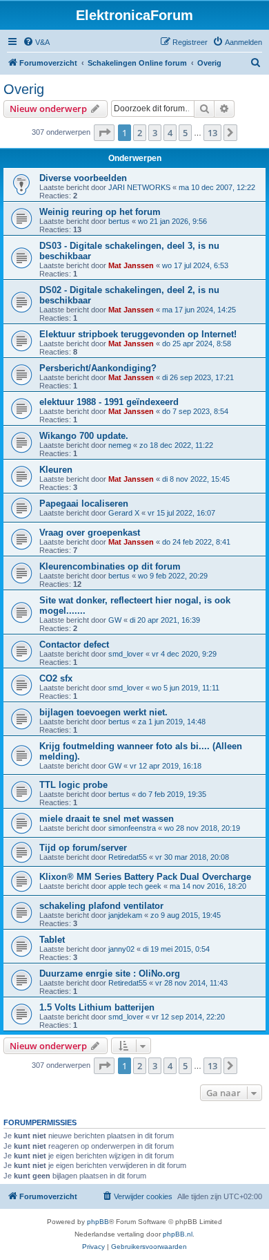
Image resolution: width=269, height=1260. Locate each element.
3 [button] (154, 132)
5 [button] (185, 132)
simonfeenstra (132, 828)
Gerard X (123, 513)
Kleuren (55, 469)
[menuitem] (36, 42)
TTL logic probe (73, 785)
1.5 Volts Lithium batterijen (97, 1007)
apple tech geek (134, 886)
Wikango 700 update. (83, 436)
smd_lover (125, 654)
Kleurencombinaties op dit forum (110, 566)
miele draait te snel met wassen (106, 819)
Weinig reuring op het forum (100, 212)
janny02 (121, 949)
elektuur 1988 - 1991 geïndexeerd (109, 402)
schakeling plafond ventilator (101, 906)
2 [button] (139, 132)
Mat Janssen (131, 265)
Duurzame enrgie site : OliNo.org (109, 973)
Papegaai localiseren (83, 503)
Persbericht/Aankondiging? (98, 368)
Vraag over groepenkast (89, 532)
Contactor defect (74, 644)
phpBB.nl (177, 1234)
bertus (119, 221)
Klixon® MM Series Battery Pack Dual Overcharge (145, 877)
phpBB (98, 1221)
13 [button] (212, 132)
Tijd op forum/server (83, 848)
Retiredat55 (127, 857)
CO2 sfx (55, 678)
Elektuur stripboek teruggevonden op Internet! (138, 334)
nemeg (119, 445)
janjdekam (125, 915)
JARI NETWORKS (139, 187)
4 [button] (170, 132)
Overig (23, 89)
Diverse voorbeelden (83, 178)
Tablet (52, 939)
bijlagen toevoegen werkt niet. (103, 712)
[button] (104, 132)
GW (114, 620)
